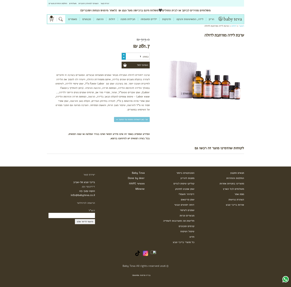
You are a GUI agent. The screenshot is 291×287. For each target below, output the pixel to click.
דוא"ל (92, 210)
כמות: (145, 56)
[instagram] (145, 253)
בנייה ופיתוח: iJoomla (141, 275)
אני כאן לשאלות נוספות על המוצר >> (132, 119)
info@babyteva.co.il (83, 195)
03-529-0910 (87, 191)
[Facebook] (153, 253)
